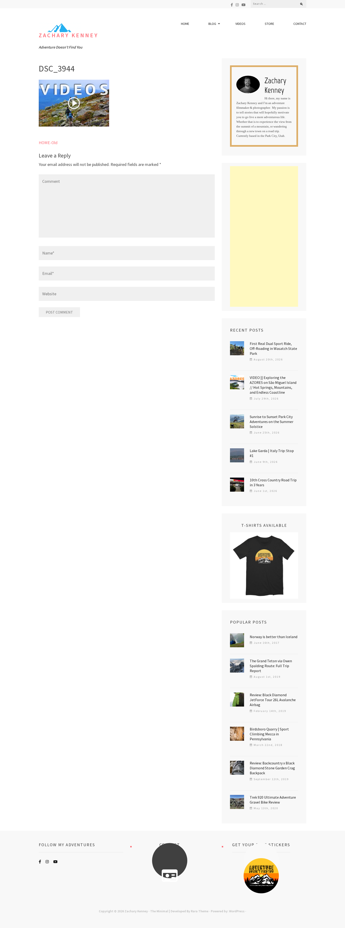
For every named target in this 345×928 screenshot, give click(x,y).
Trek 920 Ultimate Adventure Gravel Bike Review (273, 800)
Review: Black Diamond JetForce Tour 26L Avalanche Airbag (273, 699)
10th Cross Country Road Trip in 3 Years (273, 482)
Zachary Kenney (68, 35)
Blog (212, 24)
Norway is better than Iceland (273, 636)
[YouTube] (243, 5)
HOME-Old (48, 142)
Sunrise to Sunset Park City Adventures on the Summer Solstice (271, 421)
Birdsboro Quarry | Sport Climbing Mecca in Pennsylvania (269, 734)
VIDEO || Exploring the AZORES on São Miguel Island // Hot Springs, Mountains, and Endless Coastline (273, 385)
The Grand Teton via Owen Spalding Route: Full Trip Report (271, 666)
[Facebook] (232, 5)
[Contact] (169, 875)
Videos (240, 24)
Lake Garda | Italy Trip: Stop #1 (272, 453)
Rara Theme (199, 911)
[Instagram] (237, 5)
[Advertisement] (264, 236)
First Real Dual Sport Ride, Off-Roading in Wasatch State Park (273, 348)
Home (185, 24)
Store (269, 24)
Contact (299, 24)
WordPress (237, 911)
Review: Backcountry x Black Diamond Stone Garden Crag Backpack (272, 768)
